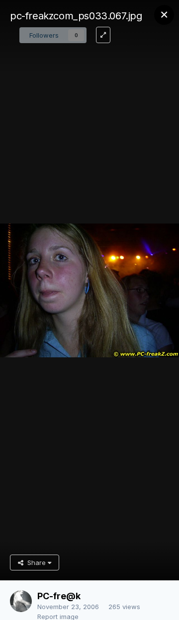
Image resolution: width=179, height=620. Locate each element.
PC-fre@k (59, 596)
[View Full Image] (103, 35)
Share (35, 562)
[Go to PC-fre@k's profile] (21, 601)
